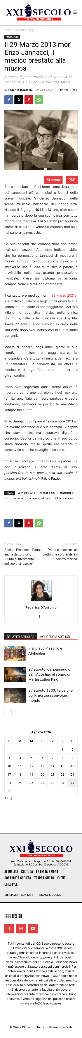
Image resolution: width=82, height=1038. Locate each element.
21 (52, 774)
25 (20, 783)
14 (52, 766)
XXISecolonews (64, 498)
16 (72, 766)
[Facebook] (8, 99)
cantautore (66, 492)
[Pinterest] (28, 99)
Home (8, 30)
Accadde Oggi (25, 30)
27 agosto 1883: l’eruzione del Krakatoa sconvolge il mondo (50, 695)
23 (72, 774)
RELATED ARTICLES (20, 637)
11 (20, 766)
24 (9, 783)
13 (42, 766)
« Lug (8, 798)
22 (62, 774)
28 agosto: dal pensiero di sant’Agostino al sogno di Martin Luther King (49, 674)
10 (9, 766)
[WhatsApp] (39, 99)
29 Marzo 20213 (64, 295)
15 (62, 766)
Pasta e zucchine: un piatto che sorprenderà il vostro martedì (60, 554)
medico (32, 498)
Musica (46, 498)
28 (52, 783)
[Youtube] (33, 928)
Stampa (53, 179)
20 (42, 774)
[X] (18, 99)
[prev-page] (7, 711)
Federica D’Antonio (20, 89)
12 (31, 766)
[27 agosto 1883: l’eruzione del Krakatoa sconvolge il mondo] (15, 695)
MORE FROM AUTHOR (55, 637)
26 (31, 783)
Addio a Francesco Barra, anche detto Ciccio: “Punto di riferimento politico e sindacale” (22, 557)
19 (31, 774)
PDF (72, 179)
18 (20, 774)
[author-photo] (41, 601)
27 (42, 783)
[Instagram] (21, 928)
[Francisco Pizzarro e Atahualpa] (15, 653)
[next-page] (14, 711)
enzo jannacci (14, 498)
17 (9, 774)
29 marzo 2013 (26, 492)
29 (62, 783)
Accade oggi (47, 492)
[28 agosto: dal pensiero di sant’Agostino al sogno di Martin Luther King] (15, 674)
